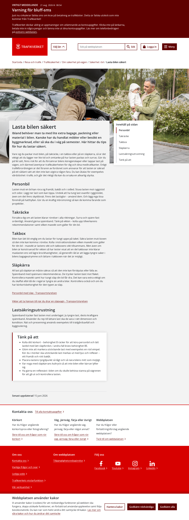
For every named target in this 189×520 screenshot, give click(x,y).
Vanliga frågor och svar (25, 467)
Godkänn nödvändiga (141, 506)
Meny (171, 46)
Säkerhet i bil (96, 62)
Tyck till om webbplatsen (110, 439)
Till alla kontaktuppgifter (48, 411)
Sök (133, 46)
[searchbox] (101, 46)
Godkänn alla (167, 506)
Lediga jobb (18, 473)
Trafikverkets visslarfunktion (27, 480)
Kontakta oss (19, 460)
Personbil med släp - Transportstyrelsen (34, 293)
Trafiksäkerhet (52, 62)
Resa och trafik (33, 62)
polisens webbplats (26, 32)
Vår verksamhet (21, 487)
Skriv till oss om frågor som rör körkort (29, 437)
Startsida (17, 62)
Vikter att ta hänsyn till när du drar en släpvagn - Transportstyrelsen (50, 301)
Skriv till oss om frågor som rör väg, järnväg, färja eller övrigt (71, 437)
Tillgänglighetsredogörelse (68, 460)
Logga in (152, 46)
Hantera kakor (115, 506)
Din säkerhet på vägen (74, 62)
